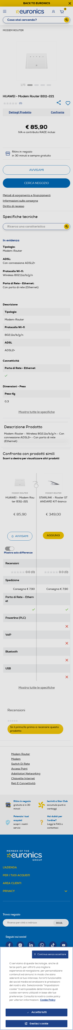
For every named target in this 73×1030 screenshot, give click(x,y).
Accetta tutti (39, 1012)
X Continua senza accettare (50, 954)
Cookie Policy (47, 1000)
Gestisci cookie (39, 1023)
